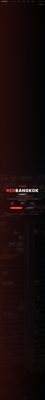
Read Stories (29, 207)
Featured (23, 1)
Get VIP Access (16, 207)
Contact (33, 1)
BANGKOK (4, 1)
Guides (28, 1)
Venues (19, 1)
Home (14, 1)
